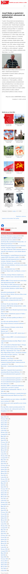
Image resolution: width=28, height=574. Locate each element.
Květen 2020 (4, 562)
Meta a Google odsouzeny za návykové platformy (12, 323)
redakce (14, 211)
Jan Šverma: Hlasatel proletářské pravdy (10, 286)
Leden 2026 (3, 430)
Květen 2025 (4, 446)
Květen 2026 (4, 422)
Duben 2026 (4, 424)
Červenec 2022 (4, 512)
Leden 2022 (3, 524)
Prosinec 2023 (4, 479)
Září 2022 (3, 508)
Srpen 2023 (3, 487)
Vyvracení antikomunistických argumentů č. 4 (11, 374)
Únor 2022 (3, 522)
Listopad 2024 (4, 457)
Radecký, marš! (4, 331)
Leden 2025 (3, 454)
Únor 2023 (3, 498)
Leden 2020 (3, 570)
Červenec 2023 (4, 489)
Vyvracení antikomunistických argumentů (10, 381)
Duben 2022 (4, 518)
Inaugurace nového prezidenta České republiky (10, 218)
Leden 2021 (3, 547)
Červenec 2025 (4, 442)
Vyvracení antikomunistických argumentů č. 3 (11, 378)
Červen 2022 (4, 514)
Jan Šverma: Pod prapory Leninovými (9, 236)
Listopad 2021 (4, 527)
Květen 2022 (4, 516)
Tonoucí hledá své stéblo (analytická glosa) (11, 284)
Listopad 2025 (4, 434)
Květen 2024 (4, 469)
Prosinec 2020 (4, 549)
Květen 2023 (4, 492)
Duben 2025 (4, 448)
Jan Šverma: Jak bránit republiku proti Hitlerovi (12, 317)
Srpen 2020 (3, 557)
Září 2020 (3, 555)
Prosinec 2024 (4, 455)
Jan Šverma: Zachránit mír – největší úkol (10, 263)
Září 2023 (3, 485)
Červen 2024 (4, 467)
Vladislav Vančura (5, 356)
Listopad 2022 (4, 504)
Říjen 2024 (3, 459)
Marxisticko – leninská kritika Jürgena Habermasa (12, 366)
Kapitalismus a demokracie (21, 216)
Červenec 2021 (4, 535)
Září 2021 (3, 531)
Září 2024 (3, 461)
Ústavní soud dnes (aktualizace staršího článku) (12, 288)
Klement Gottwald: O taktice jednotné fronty (11, 348)
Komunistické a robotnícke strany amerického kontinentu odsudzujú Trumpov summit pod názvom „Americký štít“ (13, 362)
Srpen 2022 (3, 510)
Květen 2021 (4, 539)
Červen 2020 (4, 561)
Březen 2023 (4, 496)
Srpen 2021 (3, 533)
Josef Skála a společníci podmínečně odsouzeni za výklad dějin (13, 15)
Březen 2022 (4, 520)
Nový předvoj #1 (5, 383)
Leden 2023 (3, 500)
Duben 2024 (4, 471)
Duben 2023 (4, 494)
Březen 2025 (4, 450)
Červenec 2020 (4, 559)
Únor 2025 (3, 452)
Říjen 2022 (3, 506)
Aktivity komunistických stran (8, 269)
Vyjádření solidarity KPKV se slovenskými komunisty (13, 337)
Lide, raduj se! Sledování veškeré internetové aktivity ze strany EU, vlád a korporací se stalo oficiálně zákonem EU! (14, 251)
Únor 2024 (3, 475)
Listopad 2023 (4, 481)
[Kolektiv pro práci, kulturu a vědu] (14, 2)
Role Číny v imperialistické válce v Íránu (10, 350)
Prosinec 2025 (4, 432)
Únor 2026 (3, 428)
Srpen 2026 (3, 417)
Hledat (25, 221)
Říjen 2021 (3, 529)
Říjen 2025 (3, 436)
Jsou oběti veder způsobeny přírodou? (9, 321)
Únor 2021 (3, 545)
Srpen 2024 (3, 463)
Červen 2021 (4, 537)
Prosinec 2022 (4, 502)
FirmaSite (6, 573)
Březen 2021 (4, 543)
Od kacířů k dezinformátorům (8, 292)
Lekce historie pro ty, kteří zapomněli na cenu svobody (13, 403)
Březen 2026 (4, 426)
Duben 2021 (4, 541)
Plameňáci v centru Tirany (7, 358)
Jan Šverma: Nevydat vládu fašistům (9, 304)
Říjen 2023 (3, 483)
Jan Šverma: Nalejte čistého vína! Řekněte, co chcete (13, 271)
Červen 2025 (4, 444)
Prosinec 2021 (4, 525)
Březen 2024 (4, 473)
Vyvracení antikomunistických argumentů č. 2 (11, 379)
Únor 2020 (3, 568)
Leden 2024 (3, 477)
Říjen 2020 (3, 553)
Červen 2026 (4, 421)
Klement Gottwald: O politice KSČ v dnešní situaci (12, 333)
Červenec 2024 (4, 465)
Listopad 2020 (4, 551)
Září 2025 (3, 438)
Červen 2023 (4, 491)
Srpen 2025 (3, 440)
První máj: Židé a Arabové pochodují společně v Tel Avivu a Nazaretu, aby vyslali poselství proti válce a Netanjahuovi (13, 409)
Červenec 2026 (4, 419)
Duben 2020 (4, 564)
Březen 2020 (4, 566)
